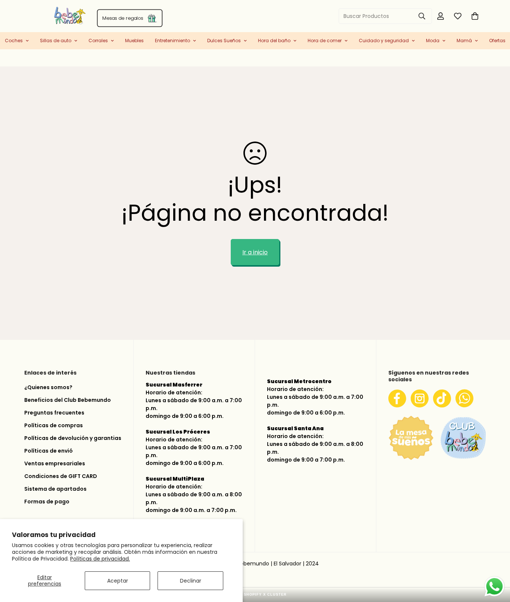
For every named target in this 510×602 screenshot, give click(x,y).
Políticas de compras (53, 425)
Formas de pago (46, 501)
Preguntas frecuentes (54, 412)
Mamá (464, 40)
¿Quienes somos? (48, 387)
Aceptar (117, 580)
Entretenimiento (172, 40)
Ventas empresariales (54, 463)
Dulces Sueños (224, 40)
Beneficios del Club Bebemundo (67, 400)
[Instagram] (420, 398)
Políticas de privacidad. (100, 558)
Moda (432, 40)
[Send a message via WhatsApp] (494, 586)
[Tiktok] (442, 398)
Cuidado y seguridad (384, 40)
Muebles (134, 40)
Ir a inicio (255, 252)
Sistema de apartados (55, 489)
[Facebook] (397, 398)
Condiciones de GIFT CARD (60, 476)
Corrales (98, 40)
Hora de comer (325, 40)
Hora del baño (274, 40)
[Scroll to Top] (495, 562)
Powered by (255, 594)
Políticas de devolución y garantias (72, 438)
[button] (474, 16)
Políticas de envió (48, 450)
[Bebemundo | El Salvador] (40, 16)
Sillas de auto (55, 40)
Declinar (190, 580)
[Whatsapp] (464, 398)
